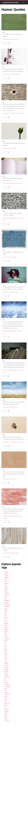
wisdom (6, 711)
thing (13, 516)
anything (6, 577)
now (17, 442)
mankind (14, 257)
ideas (5, 637)
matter (6, 654)
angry (18, 330)
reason (6, 675)
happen (6, 629)
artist (5, 579)
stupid (15, 148)
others (6, 667)
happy (6, 631)
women (6, 713)
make (5, 650)
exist (5, 608)
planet (10, 39)
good (5, 625)
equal (22, 218)
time (5, 701)
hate (4, 220)
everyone (18, 218)
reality (6, 673)
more (5, 658)
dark (5, 596)
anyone (6, 575)
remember (7, 677)
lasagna (17, 553)
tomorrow (15, 479)
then (20, 442)
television (11, 370)
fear (5, 614)
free (10, 218)
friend (12, 113)
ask (5, 581)
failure (6, 610)
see (5, 680)
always (6, 574)
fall (5, 612)
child (5, 591)
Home (23, 2)
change (6, 589)
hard (12, 148)
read (23, 370)
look (5, 646)
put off (10, 479)
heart (5, 635)
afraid (5, 572)
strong (6, 692)
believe (6, 583)
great (5, 627)
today (10, 553)
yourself (6, 721)
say (21, 113)
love (10, 442)
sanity (16, 74)
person (6, 671)
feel (10, 407)
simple (6, 682)
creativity (11, 183)
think (5, 700)
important (6, 638)
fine (13, 39)
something (7, 686)
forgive (6, 617)
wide (21, 330)
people (16, 39)
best (17, 113)
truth (16, 292)
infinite (10, 516)
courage (6, 593)
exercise (16, 407)
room (20, 370)
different (6, 600)
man (5, 652)
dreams (6, 602)
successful (7, 694)
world (5, 719)
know (14, 183)
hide (17, 183)
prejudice (13, 218)
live (5, 644)
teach (5, 696)
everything (7, 606)
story (5, 690)
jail (9, 113)
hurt (22, 442)
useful (13, 553)
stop (5, 688)
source (20, 183)
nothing (6, 665)
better (6, 587)
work (5, 717)
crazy (14, 292)
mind (5, 656)
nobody (6, 663)
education (16, 370)
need (12, 407)
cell (19, 113)
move (4, 333)
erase (19, 74)
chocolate (13, 442)
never (5, 661)
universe (10, 330)
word (5, 715)
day (5, 598)
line (9, 74)
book (4, 372)
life (9, 148)
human (16, 516)
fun (23, 113)
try (14, 113)
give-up (6, 623)
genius (12, 74)
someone (6, 684)
